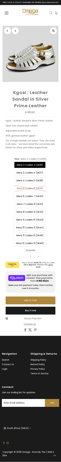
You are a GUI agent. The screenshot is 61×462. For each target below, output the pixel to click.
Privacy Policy (37, 369)
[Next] (15, 30)
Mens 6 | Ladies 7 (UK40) (29, 196)
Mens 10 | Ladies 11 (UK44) (30, 227)
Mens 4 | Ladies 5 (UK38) (30, 180)
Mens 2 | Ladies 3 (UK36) (30, 164)
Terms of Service (39, 373)
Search (5, 359)
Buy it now (30, 310)
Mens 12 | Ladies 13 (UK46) (30, 243)
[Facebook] (4, 443)
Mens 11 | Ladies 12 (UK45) (29, 235)
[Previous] (7, 30)
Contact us (30, 324)
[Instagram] (8, 443)
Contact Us (8, 364)
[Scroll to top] (55, 456)
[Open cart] (56, 13)
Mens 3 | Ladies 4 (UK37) (30, 172)
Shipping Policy (38, 359)
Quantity (30, 250)
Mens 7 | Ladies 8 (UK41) (30, 204)
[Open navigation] (9, 13)
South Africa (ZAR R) (18, 428)
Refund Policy (37, 364)
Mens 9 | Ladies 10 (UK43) (30, 219)
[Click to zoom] (53, 30)
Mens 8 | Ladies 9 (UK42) (30, 211)
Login (4, 369)
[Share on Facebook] (25, 330)
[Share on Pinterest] (35, 330)
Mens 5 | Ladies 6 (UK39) (30, 188)
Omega (26, 452)
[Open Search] (51, 13)
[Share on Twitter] (30, 330)
